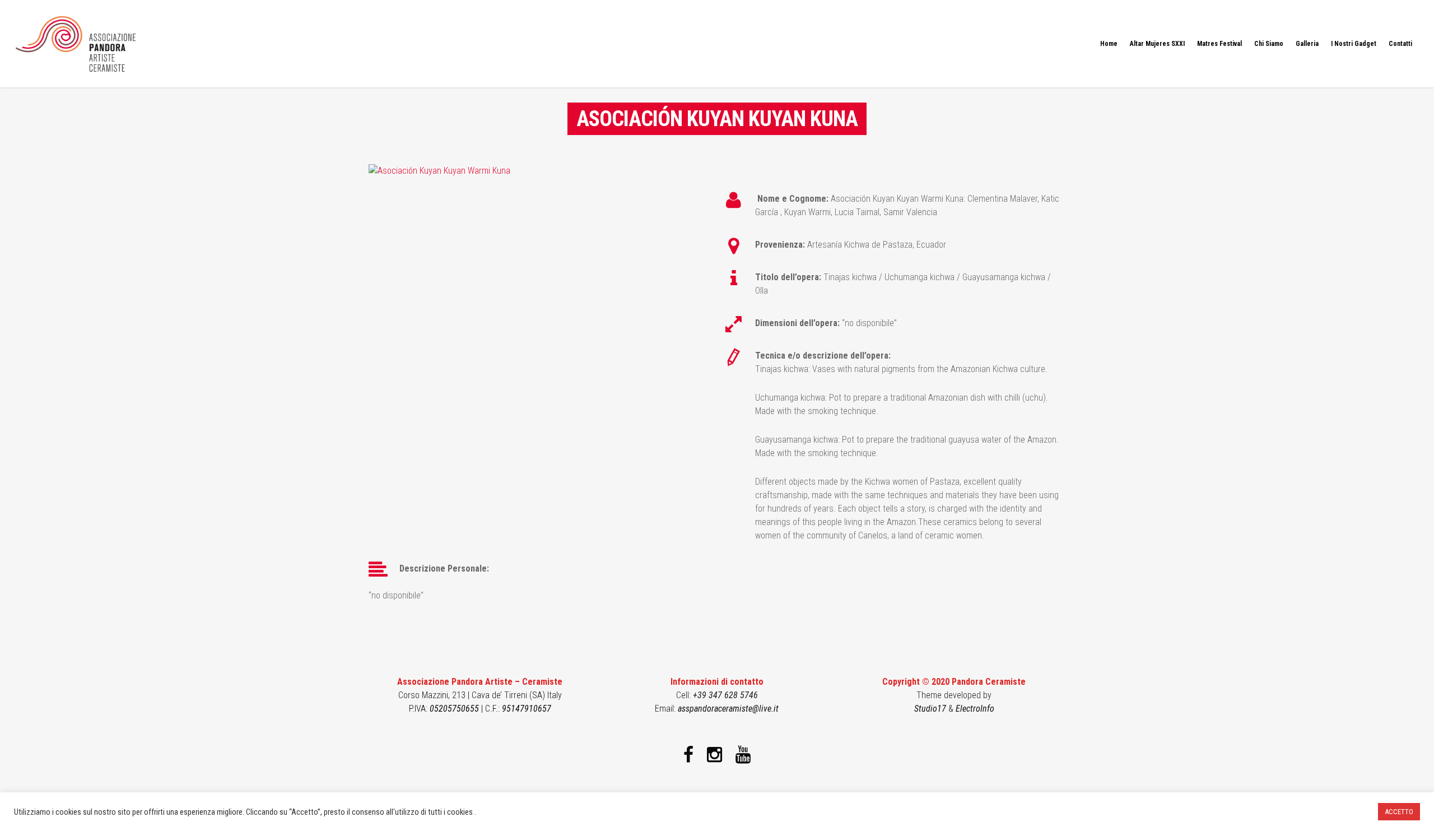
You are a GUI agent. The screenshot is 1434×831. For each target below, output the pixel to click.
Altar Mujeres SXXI (1157, 44)
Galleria (1307, 44)
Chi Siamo (1268, 44)
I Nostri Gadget (1353, 44)
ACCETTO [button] (1399, 811)
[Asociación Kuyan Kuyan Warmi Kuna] (439, 170)
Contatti (1400, 44)
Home (1109, 44)
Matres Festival (1219, 44)
